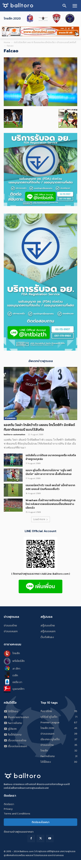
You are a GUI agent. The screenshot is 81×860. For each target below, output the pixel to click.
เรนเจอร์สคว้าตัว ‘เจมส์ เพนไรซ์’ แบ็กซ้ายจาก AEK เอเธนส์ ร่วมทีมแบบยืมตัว (50, 487)
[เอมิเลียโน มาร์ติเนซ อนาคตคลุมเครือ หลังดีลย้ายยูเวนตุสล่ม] (13, 460)
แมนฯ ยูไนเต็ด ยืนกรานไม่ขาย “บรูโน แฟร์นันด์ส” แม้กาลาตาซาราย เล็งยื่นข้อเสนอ (49, 472)
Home (7, 42)
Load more (39, 519)
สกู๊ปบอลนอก (47, 631)
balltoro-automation (14, 434)
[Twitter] (40, 838)
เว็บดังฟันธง (47, 637)
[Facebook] (31, 838)
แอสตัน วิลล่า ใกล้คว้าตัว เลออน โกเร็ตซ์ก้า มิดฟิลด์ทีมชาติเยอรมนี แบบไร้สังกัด (39, 427)
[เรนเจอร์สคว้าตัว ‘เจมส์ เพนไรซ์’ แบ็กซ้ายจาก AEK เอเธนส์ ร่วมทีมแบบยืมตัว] (13, 490)
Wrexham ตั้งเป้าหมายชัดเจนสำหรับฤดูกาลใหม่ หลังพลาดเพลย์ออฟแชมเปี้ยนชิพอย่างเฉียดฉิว (50, 504)
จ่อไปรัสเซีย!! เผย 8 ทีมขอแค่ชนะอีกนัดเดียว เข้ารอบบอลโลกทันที (45, 42)
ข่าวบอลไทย (10, 626)
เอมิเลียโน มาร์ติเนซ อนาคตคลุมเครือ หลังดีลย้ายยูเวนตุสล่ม (51, 457)
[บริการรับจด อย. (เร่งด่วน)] (40, 205)
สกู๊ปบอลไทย (47, 626)
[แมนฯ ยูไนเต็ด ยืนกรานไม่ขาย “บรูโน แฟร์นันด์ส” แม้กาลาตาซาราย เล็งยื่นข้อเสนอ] (13, 475)
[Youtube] (49, 838)
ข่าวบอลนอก (10, 418)
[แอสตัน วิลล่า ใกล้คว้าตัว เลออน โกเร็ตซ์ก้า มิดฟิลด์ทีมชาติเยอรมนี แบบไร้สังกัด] (40, 393)
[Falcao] (40, 105)
